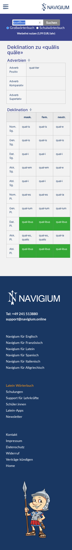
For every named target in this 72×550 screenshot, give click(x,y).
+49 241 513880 (25, 314)
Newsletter (14, 417)
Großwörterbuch (22, 28)
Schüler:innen (16, 404)
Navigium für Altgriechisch (25, 367)
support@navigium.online (26, 319)
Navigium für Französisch (24, 343)
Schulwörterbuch (52, 28)
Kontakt (11, 434)
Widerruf (12, 453)
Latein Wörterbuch (20, 385)
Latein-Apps (14, 410)
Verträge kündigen (19, 459)
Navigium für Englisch (21, 336)
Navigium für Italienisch (23, 361)
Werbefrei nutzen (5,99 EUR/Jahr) (36, 33)
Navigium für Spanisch (22, 355)
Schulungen (14, 392)
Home (10, 466)
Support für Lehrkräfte (22, 398)
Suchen (51, 23)
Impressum (14, 441)
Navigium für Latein (20, 349)
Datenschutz (15, 447)
